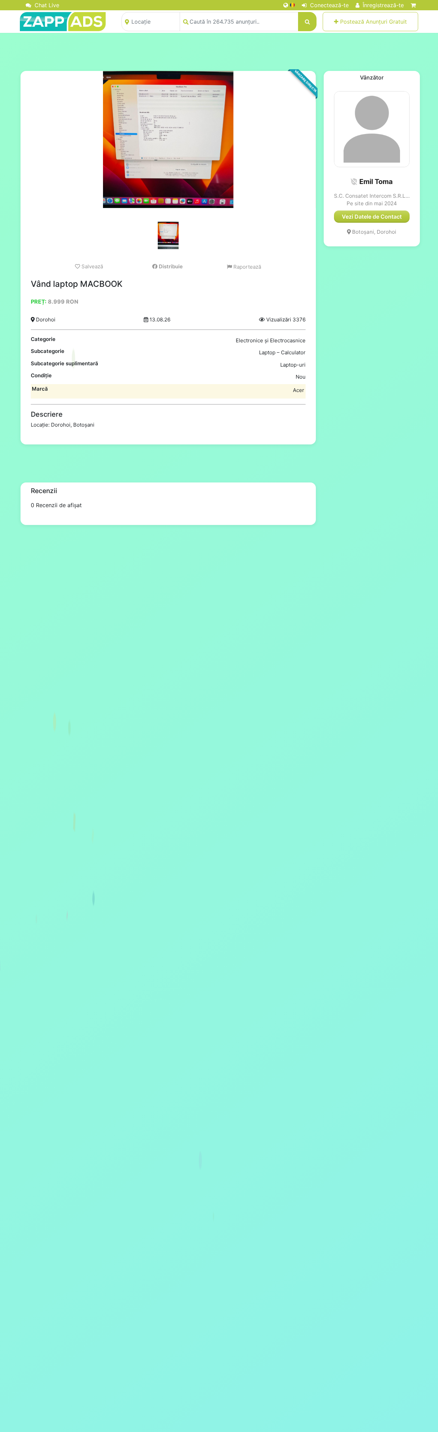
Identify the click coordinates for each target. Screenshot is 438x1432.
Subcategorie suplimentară (64, 363)
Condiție (41, 375)
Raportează (246, 267)
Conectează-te (328, 5)
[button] (353, 181)
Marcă (40, 388)
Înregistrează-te (382, 5)
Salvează (91, 266)
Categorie (43, 339)
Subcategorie (47, 351)
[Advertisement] (219, 51)
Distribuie (170, 266)
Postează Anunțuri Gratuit (372, 21)
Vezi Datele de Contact (372, 216)
